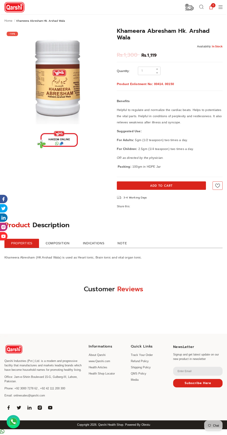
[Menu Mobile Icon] (221, 7)
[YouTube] (50, 408)
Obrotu (145, 424)
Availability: (204, 46)
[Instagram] (40, 408)
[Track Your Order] (189, 6)
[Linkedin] (29, 408)
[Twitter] (19, 408)
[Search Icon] (201, 7)
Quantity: (123, 71)
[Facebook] (8, 408)
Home (8, 21)
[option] (57, 76)
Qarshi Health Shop (110, 424)
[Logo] (14, 7)
